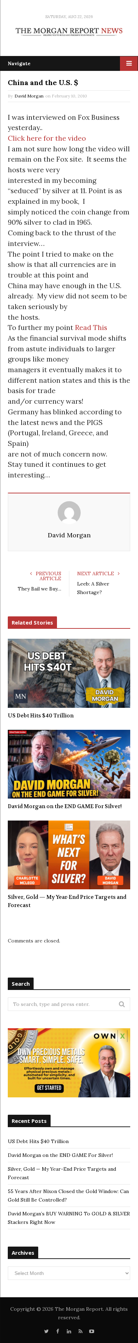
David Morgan (29, 96)
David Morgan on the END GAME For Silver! (65, 806)
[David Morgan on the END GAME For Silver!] (69, 764)
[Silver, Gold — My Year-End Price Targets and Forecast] (69, 855)
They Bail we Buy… (39, 589)
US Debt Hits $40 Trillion (41, 715)
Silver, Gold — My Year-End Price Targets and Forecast (67, 901)
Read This (91, 327)
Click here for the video (47, 138)
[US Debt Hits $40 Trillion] (69, 673)
